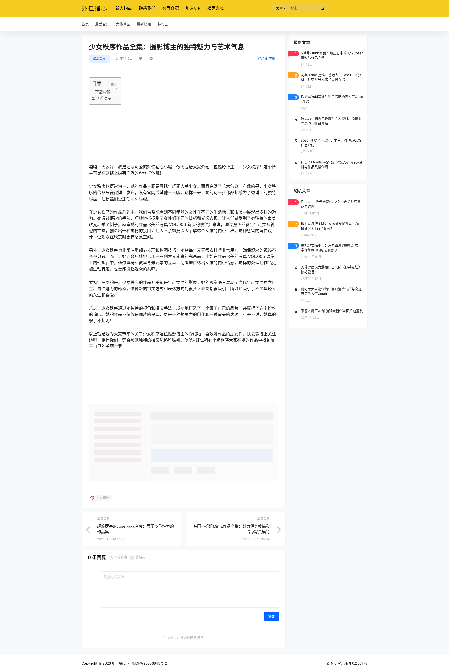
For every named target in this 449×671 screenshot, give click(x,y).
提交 (271, 617)
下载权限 (103, 92)
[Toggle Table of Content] (110, 84)
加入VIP (193, 8)
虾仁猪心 (118, 663)
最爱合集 (99, 59)
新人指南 (123, 8)
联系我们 (147, 8)
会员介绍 (170, 8)
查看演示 (103, 98)
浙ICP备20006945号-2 (149, 663)
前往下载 (269, 59)
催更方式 (215, 8)
